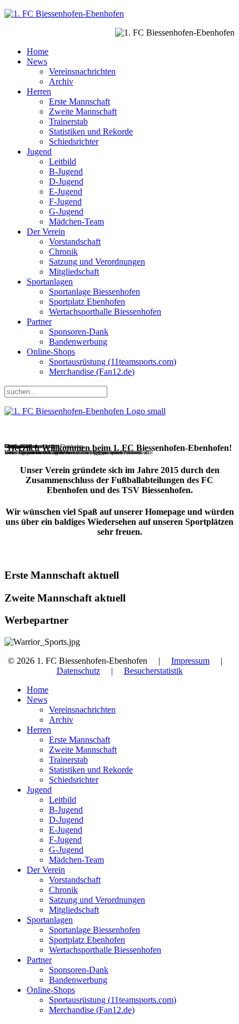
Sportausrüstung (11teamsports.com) (112, 361)
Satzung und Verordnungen (97, 261)
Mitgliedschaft (74, 271)
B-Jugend (66, 171)
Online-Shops (51, 351)
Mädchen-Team (76, 221)
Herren (39, 91)
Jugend (39, 151)
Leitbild (62, 161)
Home (37, 51)
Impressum (190, 660)
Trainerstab (68, 121)
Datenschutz (78, 670)
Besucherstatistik (153, 670)
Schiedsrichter (73, 141)
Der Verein (46, 231)
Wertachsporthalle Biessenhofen (105, 311)
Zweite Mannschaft (83, 111)
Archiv (61, 81)
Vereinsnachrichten (82, 71)
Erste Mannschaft (79, 101)
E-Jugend (65, 191)
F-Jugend (65, 201)
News (37, 61)
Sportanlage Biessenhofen (94, 291)
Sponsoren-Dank (78, 331)
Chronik (63, 251)
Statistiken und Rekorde (91, 131)
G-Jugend (66, 211)
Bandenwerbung (78, 341)
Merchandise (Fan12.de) (92, 371)
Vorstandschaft (75, 241)
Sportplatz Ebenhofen (87, 301)
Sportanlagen (50, 281)
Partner (39, 321)
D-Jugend (66, 181)
